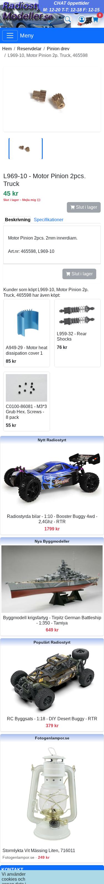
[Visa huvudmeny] (10, 35)
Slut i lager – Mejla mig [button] (19, 200)
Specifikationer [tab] (48, 219)
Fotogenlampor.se (52, 738)
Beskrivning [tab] (18, 219)
